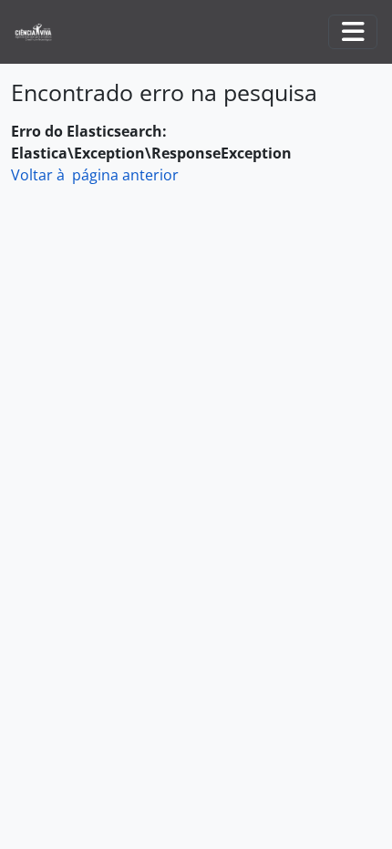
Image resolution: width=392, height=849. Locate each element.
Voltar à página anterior (95, 175)
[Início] (40, 32)
